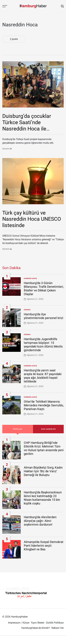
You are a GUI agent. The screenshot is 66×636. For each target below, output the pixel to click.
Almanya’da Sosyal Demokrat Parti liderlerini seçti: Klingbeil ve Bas (43, 545)
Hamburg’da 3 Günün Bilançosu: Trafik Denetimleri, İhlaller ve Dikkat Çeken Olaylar (44, 288)
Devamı (6, 148)
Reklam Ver (57, 627)
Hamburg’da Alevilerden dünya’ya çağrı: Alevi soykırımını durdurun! (40, 520)
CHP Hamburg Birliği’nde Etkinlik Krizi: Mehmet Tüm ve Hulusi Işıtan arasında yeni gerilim (44, 448)
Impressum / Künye (18, 622)
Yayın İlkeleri (37, 622)
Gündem (27, 310)
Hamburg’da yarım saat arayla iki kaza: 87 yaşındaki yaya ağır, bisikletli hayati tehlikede (43, 375)
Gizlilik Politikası (55, 622)
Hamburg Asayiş (30, 278)
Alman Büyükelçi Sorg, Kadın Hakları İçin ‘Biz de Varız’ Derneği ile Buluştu (43, 471)
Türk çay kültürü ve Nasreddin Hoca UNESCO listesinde (31, 219)
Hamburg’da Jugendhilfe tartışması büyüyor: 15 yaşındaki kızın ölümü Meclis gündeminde (43, 344)
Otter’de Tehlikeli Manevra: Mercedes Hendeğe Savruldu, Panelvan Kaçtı (44, 405)
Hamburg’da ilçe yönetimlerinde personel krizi (43, 316)
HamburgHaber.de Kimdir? (35, 627)
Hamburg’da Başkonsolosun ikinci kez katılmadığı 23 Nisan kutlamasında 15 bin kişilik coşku (43, 497)
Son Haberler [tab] (48, 429)
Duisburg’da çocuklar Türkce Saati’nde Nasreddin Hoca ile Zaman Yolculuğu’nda (27, 125)
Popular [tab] (17, 429)
